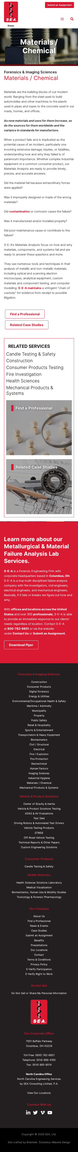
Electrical (39, 749)
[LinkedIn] (28, 1112)
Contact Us (21, 633)
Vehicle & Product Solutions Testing (39, 808)
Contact (39, 954)
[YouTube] (49, 1112)
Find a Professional (39, 921)
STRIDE (39, 832)
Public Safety (39, 720)
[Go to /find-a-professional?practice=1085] (39, 427)
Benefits (39, 940)
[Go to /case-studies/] (39, 486)
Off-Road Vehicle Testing (39, 837)
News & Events (39, 925)
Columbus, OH (59, 576)
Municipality (39, 710)
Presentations (39, 945)
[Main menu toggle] (62, 19)
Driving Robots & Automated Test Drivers (39, 823)
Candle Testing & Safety (39, 866)
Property (39, 715)
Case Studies (39, 930)
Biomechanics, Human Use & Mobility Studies (39, 892)
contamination (19, 211)
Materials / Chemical (39, 782)
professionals (43, 614)
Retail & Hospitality (39, 725)
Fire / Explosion (39, 754)
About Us (39, 916)
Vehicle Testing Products (39, 827)
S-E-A (8, 571)
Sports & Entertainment (39, 730)
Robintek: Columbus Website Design (48, 1142)
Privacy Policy (39, 964)
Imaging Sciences (39, 773)
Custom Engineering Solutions (39, 847)
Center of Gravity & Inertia (39, 803)
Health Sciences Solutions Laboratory (39, 882)
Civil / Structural (39, 744)
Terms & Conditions (39, 959)
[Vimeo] (42, 1112)
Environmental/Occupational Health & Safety (39, 701)
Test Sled (39, 818)
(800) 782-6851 (45, 1055)
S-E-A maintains (29, 288)
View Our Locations (39, 1092)
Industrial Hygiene (39, 778)
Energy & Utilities (39, 696)
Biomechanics (39, 739)
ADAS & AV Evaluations (39, 813)
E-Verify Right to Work (39, 973)
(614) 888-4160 (46, 1059)
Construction (39, 681)
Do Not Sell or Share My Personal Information (39, 993)
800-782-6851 (18, 628)
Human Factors (39, 768)
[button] (59, 5)
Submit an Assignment (49, 633)
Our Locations (39, 950)
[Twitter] (35, 1112)
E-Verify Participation (39, 969)
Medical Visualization (39, 887)
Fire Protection (39, 758)
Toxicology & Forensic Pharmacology (39, 897)
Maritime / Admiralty (39, 705)
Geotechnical (39, 763)
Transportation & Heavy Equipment (39, 734)
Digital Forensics (39, 691)
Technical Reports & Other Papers (39, 842)
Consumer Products (39, 686)
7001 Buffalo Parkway (39, 1041)
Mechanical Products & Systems (39, 787)
